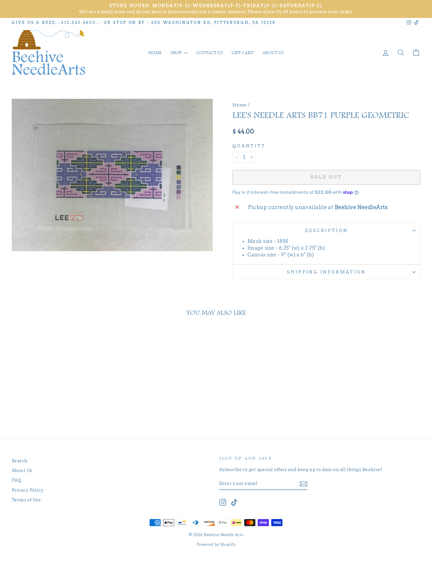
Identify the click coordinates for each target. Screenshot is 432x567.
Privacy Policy (27, 490)
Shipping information (326, 272)
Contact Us (209, 52)
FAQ (16, 480)
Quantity (249, 146)
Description (326, 230)
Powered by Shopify (216, 544)
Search (20, 460)
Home (155, 52)
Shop (176, 52)
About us (273, 52)
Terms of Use (26, 500)
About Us (22, 470)
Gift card (243, 52)
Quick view (60, 397)
